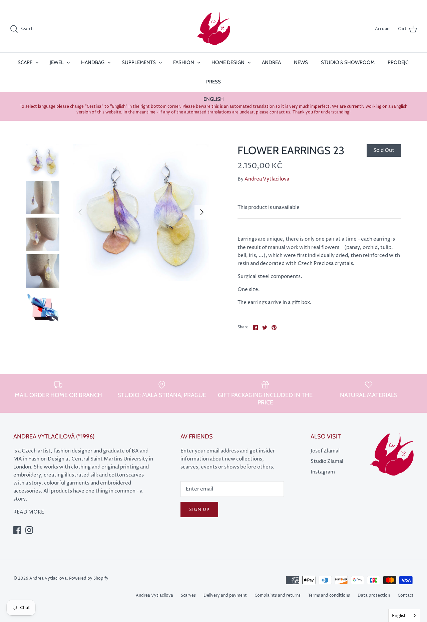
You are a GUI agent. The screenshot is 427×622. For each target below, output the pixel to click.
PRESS (213, 82)
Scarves (188, 595)
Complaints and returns (278, 595)
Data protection (374, 595)
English (399, 616)
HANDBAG (92, 62)
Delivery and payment (225, 595)
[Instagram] (29, 530)
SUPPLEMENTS (139, 62)
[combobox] (404, 615)
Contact (406, 595)
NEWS (301, 62)
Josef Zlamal (325, 450)
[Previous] (80, 212)
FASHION (183, 62)
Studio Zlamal (327, 461)
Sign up (199, 510)
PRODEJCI (399, 62)
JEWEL (57, 62)
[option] (141, 212)
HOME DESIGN (228, 62)
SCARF (25, 62)
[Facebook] (17, 530)
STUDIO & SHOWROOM (348, 62)
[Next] (201, 212)
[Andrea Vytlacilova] (213, 29)
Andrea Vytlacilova (267, 179)
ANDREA (271, 62)
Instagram (323, 472)
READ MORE (28, 512)
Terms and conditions (329, 595)
